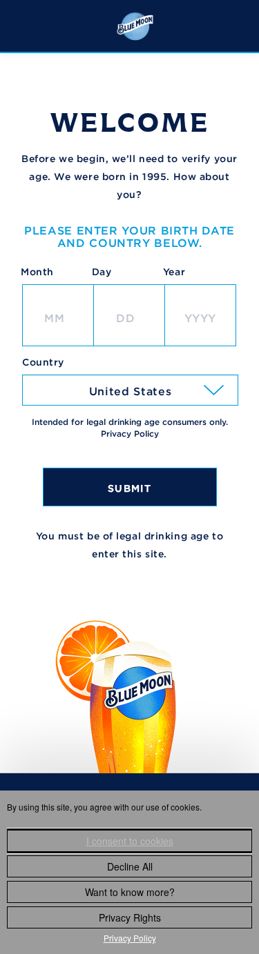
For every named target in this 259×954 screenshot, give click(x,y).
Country (43, 362)
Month (37, 272)
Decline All (130, 866)
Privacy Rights (130, 917)
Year (174, 272)
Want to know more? (130, 892)
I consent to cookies (129, 841)
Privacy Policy (130, 938)
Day (102, 272)
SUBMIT (129, 488)
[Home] (135, 25)
